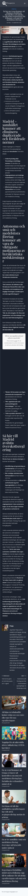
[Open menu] (24, 3)
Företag (14, 9)
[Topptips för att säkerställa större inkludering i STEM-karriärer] (14, 733)
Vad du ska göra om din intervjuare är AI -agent (7, 679)
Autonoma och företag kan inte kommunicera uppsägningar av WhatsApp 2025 (21, 682)
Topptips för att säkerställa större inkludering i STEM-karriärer (13, 745)
